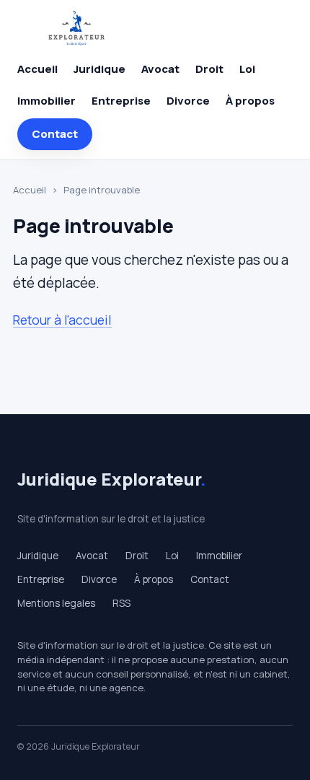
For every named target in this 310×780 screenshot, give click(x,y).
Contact (55, 133)
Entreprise (121, 100)
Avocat (160, 68)
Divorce (188, 100)
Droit (209, 68)
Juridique (99, 68)
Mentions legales (56, 603)
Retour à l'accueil (62, 319)
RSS (121, 603)
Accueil (37, 68)
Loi (247, 68)
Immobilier (46, 100)
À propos (250, 100)
